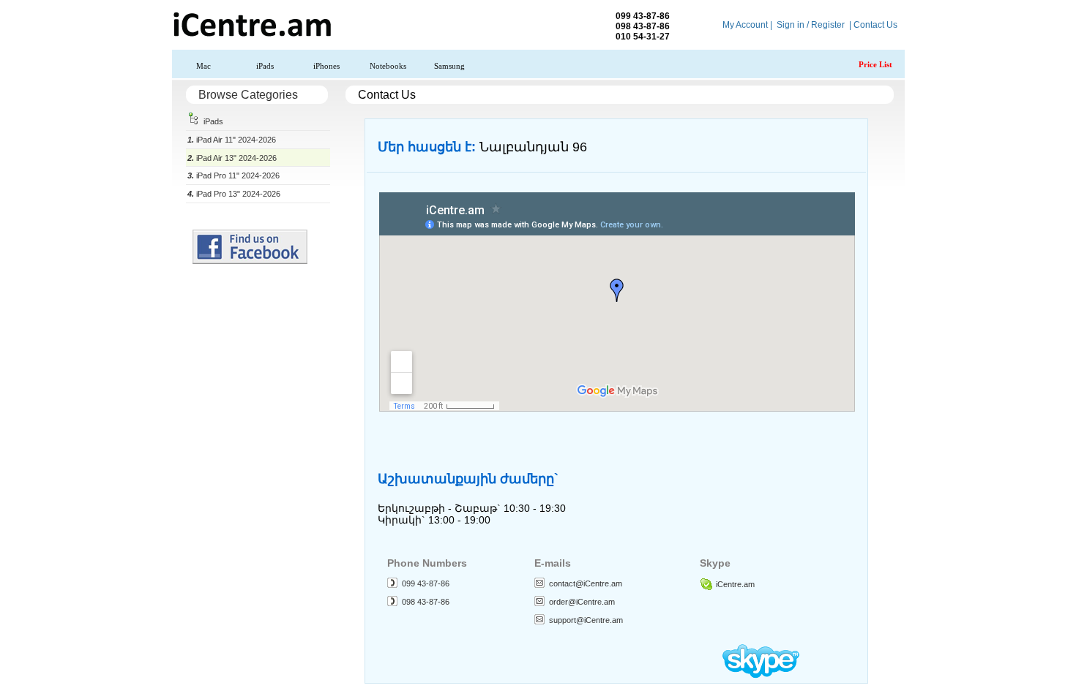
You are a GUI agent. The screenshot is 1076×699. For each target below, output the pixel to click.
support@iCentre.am (586, 620)
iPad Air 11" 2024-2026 (231, 139)
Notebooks (388, 65)
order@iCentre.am (582, 601)
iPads (265, 65)
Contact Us (875, 25)
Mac (203, 65)
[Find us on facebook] (250, 261)
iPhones (326, 65)
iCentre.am (735, 584)
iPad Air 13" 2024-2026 (232, 158)
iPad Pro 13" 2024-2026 (233, 193)
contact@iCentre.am (585, 583)
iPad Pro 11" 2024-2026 (233, 175)
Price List (875, 64)
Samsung (449, 65)
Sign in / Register (811, 25)
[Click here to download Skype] (760, 674)
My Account (745, 25)
